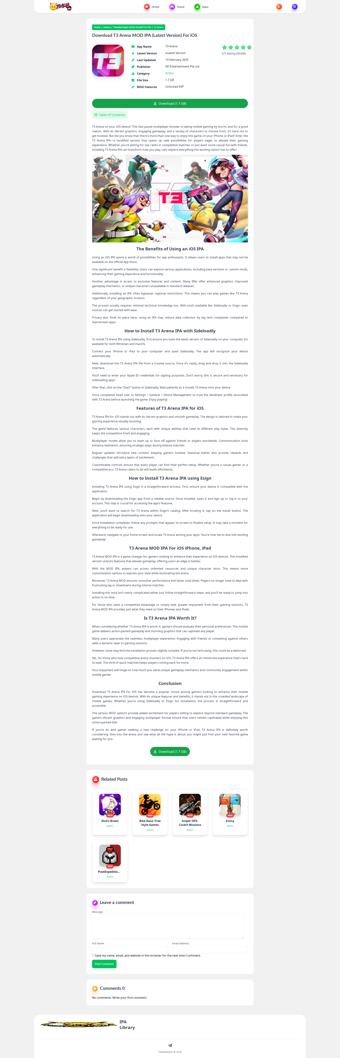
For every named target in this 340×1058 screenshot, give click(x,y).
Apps (205, 6)
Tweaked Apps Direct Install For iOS (132, 27)
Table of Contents (112, 115)
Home (155, 6)
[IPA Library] (59, 6)
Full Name (98, 943)
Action (169, 73)
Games (106, 27)
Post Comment (104, 964)
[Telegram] (170, 1045)
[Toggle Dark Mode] (279, 6)
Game (180, 6)
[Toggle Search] (295, 6)
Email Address (180, 943)
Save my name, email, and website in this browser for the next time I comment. (148, 955)
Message (97, 912)
